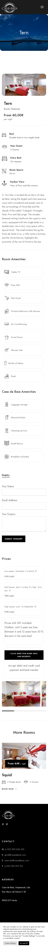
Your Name (8, 486)
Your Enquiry (8, 514)
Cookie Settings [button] (10, 943)
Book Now (8, 789)
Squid (7, 775)
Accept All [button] (24, 943)
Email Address (9, 500)
